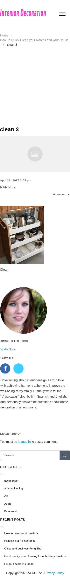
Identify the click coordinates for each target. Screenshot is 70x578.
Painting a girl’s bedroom (19, 540)
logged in (24, 441)
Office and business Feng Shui (23, 548)
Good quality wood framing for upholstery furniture (35, 556)
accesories (11, 480)
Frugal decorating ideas (18, 563)
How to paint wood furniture (21, 533)
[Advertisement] (35, 88)
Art (6, 495)
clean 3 (9, 129)
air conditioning (13, 488)
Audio (7, 503)
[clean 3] (35, 154)
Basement (10, 511)
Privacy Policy (54, 573)
